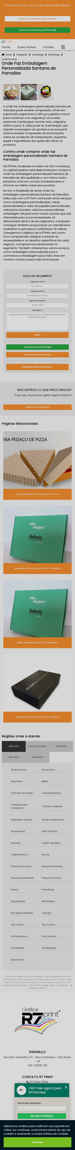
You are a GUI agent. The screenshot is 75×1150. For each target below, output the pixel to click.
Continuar (37, 1142)
